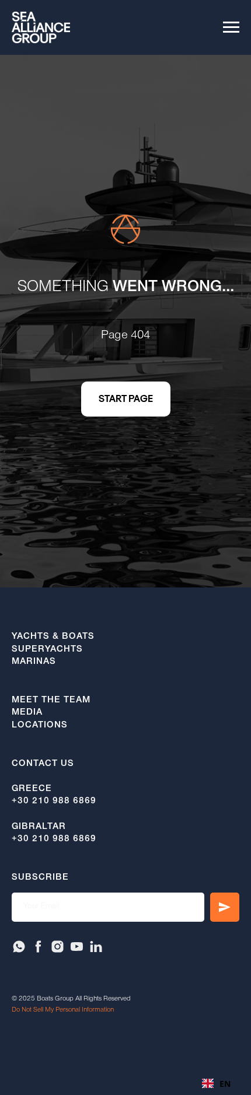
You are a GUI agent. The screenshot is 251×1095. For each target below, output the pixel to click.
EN (225, 1083)
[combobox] (216, 1083)
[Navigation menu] (231, 27)
